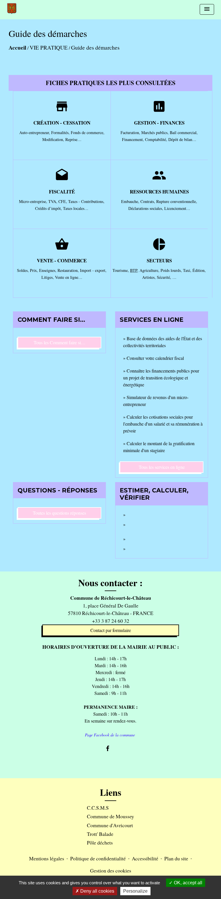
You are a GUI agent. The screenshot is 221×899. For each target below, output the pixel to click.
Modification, (53, 139)
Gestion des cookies (110, 870)
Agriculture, (150, 270)
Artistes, (149, 277)
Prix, (34, 270)
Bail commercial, (184, 132)
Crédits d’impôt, (49, 208)
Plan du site (176, 858)
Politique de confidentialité (98, 858)
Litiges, (48, 277)
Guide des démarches (95, 47)
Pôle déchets (100, 842)
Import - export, (93, 270)
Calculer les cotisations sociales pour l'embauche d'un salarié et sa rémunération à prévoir (163, 424)
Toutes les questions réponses (59, 513)
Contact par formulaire (110, 630)
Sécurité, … (166, 277)
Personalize (135, 891)
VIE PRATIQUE (49, 47)
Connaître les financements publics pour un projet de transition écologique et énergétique (161, 378)
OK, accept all (187, 882)
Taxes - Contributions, (86, 201)
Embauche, (130, 201)
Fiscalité (62, 191)
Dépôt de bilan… (182, 139)
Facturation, (131, 132)
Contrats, (148, 201)
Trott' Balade (100, 833)
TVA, (53, 201)
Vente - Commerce (62, 260)
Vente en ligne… (68, 277)
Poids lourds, (172, 270)
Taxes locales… (75, 208)
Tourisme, (121, 270)
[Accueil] (12, 8)
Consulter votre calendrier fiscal (155, 358)
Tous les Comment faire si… (59, 342)
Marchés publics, (155, 132)
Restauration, (69, 270)
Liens (110, 792)
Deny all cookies (96, 891)
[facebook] (110, 748)
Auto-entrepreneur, (35, 132)
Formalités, (61, 132)
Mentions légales (46, 858)
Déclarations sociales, (146, 208)
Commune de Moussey (110, 816)
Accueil (17, 48)
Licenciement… (177, 208)
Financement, (133, 139)
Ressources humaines (159, 191)
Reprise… (73, 139)
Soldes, (23, 270)
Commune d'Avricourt (110, 825)
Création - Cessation (61, 122)
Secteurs (159, 260)
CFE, (63, 201)
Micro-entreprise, (33, 201)
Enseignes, (48, 270)
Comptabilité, (156, 139)
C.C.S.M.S (98, 807)
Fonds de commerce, (87, 132)
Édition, (199, 270)
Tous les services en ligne (162, 467)
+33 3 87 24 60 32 (110, 620)
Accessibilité (145, 858)
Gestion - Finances (159, 122)
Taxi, (188, 270)
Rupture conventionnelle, (176, 201)
